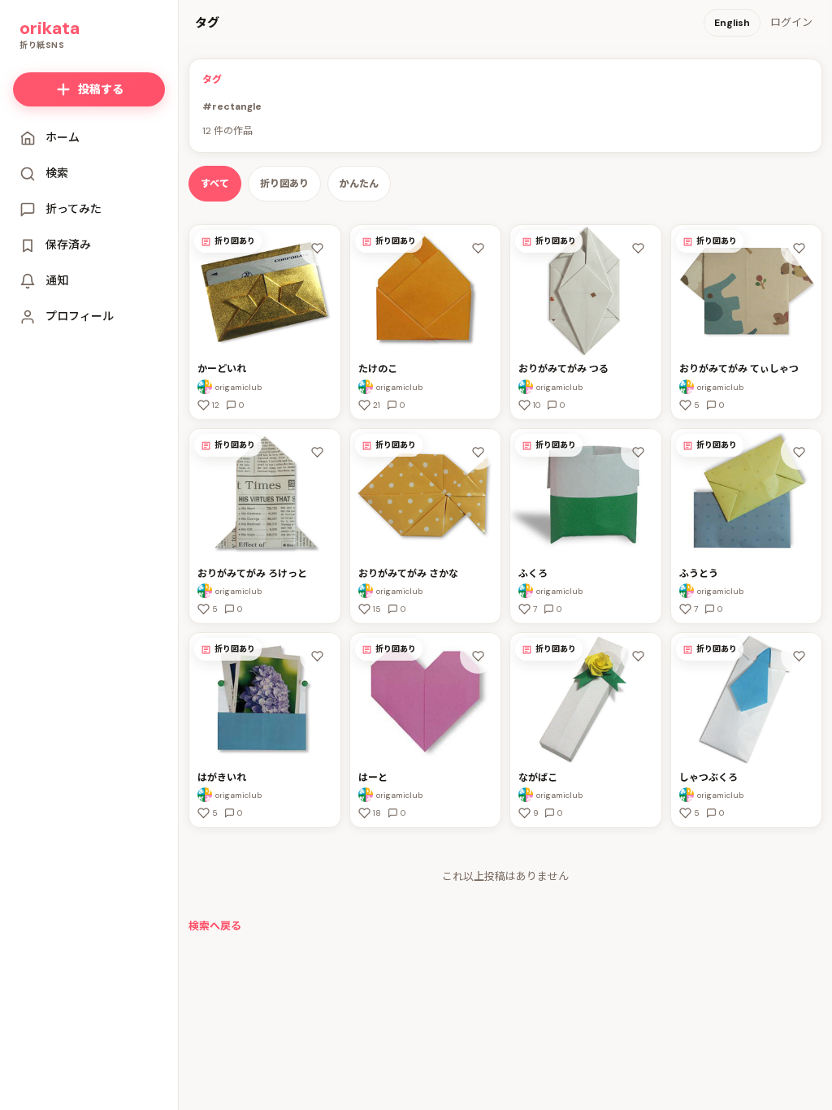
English (732, 22)
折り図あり (284, 183)
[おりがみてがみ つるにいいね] (638, 248)
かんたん (359, 183)
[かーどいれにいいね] (318, 248)
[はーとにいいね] (478, 656)
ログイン (791, 22)
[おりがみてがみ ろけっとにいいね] (318, 452)
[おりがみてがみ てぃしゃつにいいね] (799, 248)
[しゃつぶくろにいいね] (799, 656)
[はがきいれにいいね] (318, 656)
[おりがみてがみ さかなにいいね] (478, 452)
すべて (215, 183)
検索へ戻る (214, 926)
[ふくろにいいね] (638, 452)
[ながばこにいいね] (638, 656)
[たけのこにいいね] (478, 248)
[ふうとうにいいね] (799, 452)
